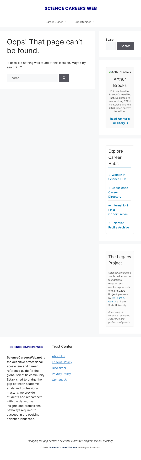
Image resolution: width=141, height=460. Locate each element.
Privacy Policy (61, 374)
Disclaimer (59, 368)
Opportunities (82, 22)
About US (58, 356)
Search (110, 39)
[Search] (64, 78)
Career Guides (54, 22)
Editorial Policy (62, 362)
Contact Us (59, 379)
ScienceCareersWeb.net (63, 447)
